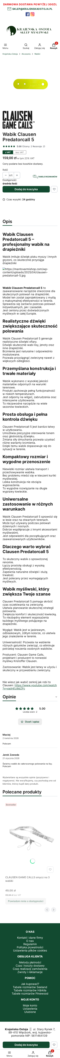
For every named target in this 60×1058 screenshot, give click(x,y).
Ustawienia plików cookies (30, 950)
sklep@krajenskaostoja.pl (32, 8)
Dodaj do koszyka (26, 189)
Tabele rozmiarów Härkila (30, 990)
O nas (30, 940)
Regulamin (30, 944)
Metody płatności (30, 962)
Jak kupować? (30, 984)
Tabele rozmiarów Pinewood (30, 993)
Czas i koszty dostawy (30, 965)
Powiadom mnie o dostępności (25, 901)
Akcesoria (26, 54)
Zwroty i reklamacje (30, 972)
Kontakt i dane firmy (30, 937)
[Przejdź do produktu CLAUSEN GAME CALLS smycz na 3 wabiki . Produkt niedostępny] (30, 838)
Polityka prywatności (30, 947)
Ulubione (30, 1012)
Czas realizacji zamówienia (30, 968)
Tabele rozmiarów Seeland (30, 987)
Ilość (5, 169)
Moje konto (30, 1005)
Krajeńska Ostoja (10, 54)
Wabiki (37, 54)
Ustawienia (30, 1008)
